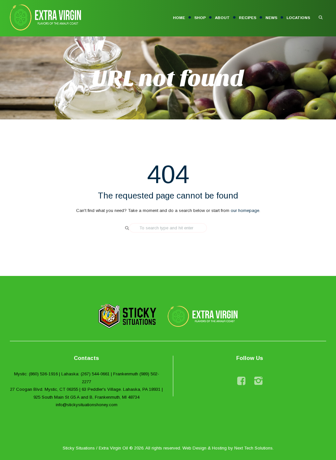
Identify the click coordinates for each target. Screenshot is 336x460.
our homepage (245, 210)
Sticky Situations (79, 448)
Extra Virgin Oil (113, 448)
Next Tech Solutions (253, 448)
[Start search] (124, 228)
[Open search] (320, 17)
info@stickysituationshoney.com (86, 404)
